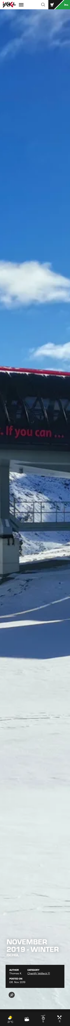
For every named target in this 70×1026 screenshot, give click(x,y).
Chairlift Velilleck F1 (38, 973)
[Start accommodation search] (62, 4)
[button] (43, 4)
